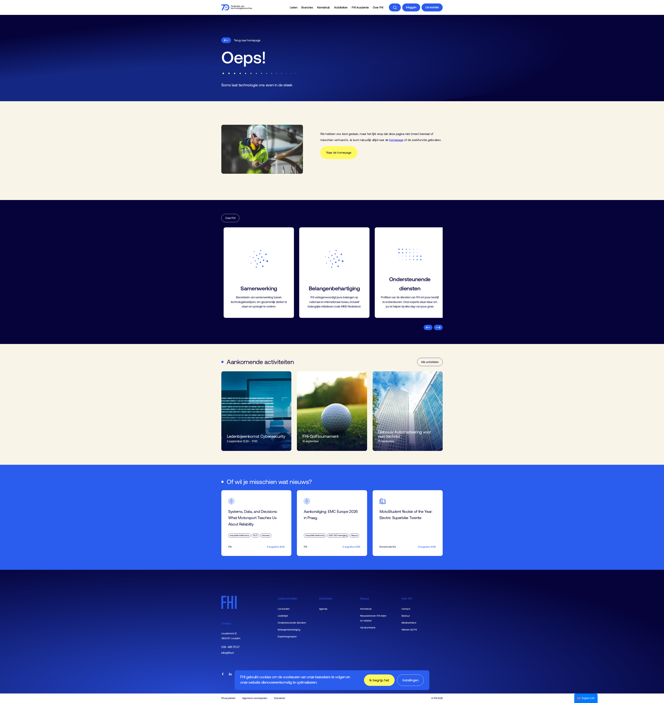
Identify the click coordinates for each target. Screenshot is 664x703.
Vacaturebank (367, 627)
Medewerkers (409, 622)
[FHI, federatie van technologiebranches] (236, 7)
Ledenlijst (283, 615)
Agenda (323, 608)
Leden (293, 7)
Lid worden (432, 7)
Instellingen (410, 680)
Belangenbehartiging (289, 629)
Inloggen (411, 7)
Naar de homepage (338, 152)
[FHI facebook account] (222, 674)
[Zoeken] (395, 7)
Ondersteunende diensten (292, 622)
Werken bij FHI (409, 629)
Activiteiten (341, 7)
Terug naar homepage (247, 40)
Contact (226, 623)
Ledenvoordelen (287, 598)
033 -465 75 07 (230, 647)
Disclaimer (279, 698)
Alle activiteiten (430, 362)
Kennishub (323, 7)
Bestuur (406, 615)
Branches (307, 7)
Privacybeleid (228, 698)
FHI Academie (360, 7)
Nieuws (364, 598)
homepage (396, 140)
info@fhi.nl (227, 652)
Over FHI (378, 7)
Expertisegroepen (287, 636)
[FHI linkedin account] (230, 674)
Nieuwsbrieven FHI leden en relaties (373, 618)
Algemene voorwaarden (254, 698)
